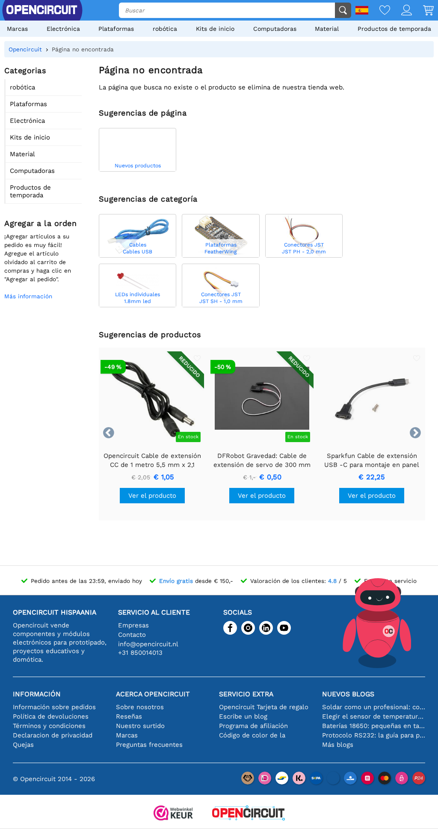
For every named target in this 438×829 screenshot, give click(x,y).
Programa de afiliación (253, 726)
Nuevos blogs (348, 694)
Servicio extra (246, 694)
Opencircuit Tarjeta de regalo (263, 707)
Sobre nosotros (140, 707)
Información (37, 694)
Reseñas (129, 716)
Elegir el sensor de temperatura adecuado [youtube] (373, 716)
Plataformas (116, 28)
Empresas (133, 625)
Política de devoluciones (51, 716)
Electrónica (63, 28)
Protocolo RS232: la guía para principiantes (373, 735)
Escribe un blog (243, 716)
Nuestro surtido (140, 726)
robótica (165, 28)
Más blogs (337, 745)
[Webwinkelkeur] (173, 813)
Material (327, 28)
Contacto (132, 635)
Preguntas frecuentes (149, 745)
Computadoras (274, 28)
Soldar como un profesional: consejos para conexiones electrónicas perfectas (373, 707)
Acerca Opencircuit (153, 694)
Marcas (17, 28)
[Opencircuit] (248, 813)
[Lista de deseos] (379, 11)
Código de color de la (252, 735)
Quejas (23, 745)
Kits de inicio (215, 28)
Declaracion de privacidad (52, 735)
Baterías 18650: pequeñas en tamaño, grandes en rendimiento (373, 726)
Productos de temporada (394, 28)
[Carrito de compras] (423, 11)
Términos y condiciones (49, 726)
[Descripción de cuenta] (401, 11)
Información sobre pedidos (54, 707)
